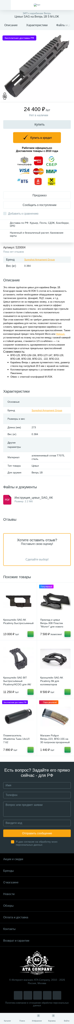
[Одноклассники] (57, 995)
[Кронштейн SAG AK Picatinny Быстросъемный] (18, 601)
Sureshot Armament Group (39, 259)
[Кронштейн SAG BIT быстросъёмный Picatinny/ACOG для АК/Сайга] (18, 659)
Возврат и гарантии (16, 940)
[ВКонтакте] (28, 995)
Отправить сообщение (37, 833)
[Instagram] (18, 995)
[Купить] (30, 634)
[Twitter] (37, 995)
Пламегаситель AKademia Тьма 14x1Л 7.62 (16, 739)
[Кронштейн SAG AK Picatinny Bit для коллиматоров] (55, 659)
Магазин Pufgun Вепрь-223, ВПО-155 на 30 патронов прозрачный (55, 739)
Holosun (60, 334)
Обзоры (8, 905)
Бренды (8, 870)
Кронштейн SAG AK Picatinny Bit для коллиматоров (51, 681)
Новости (9, 894)
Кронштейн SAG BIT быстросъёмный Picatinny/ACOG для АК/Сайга (17, 682)
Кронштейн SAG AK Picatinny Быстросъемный (18, 621)
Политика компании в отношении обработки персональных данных (37, 1004)
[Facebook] (47, 995)
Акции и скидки (13, 859)
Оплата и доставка (15, 917)
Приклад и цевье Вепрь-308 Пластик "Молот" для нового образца (51, 624)
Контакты (9, 929)
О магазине (10, 882)
